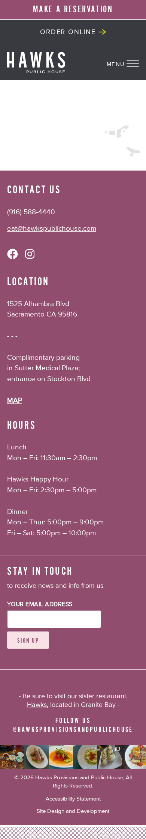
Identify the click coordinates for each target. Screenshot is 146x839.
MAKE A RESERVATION (73, 9)
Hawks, (37, 705)
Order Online (68, 32)
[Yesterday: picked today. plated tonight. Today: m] (134, 757)
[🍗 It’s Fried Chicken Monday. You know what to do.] (12, 757)
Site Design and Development (73, 811)
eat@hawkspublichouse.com (51, 228)
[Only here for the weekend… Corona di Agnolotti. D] (85, 757)
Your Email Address (40, 605)
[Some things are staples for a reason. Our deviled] (109, 757)
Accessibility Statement (73, 799)
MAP (14, 400)
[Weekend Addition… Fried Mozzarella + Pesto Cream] (36, 757)
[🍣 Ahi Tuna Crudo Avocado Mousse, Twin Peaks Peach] (61, 757)
